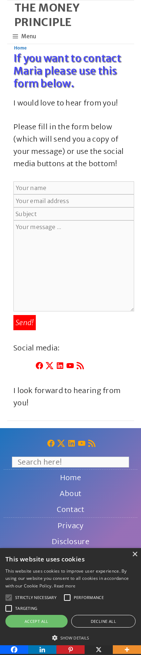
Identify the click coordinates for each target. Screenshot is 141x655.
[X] (99, 649)
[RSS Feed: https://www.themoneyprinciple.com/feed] (80, 367)
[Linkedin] (42, 649)
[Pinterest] (70, 649)
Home (20, 48)
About (70, 493)
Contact (71, 509)
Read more (64, 586)
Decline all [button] (103, 621)
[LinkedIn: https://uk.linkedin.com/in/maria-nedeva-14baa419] (60, 367)
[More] (127, 649)
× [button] (134, 554)
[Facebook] (14, 649)
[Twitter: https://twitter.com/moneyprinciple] (49, 367)
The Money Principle (47, 15)
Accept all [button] (36, 621)
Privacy (70, 525)
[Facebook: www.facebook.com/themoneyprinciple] (39, 367)
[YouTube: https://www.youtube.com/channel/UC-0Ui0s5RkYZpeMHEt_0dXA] (70, 367)
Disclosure (70, 541)
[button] (8, 597)
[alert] (70, 601)
